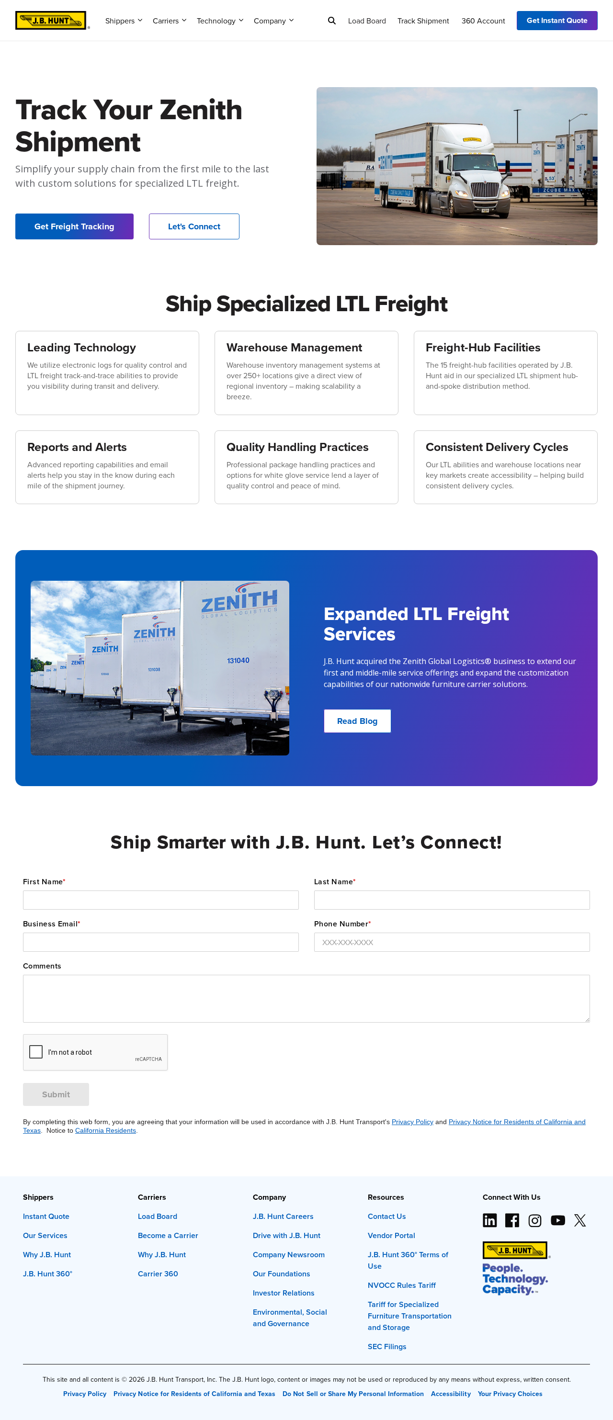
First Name (44, 882)
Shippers (120, 20)
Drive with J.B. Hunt (286, 1235)
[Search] (332, 20)
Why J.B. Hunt (47, 1254)
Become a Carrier (168, 1235)
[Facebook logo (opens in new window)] (512, 1216)
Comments (42, 966)
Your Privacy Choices (510, 1393)
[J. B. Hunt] (52, 17)
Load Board (367, 20)
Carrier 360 (158, 1273)
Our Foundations (281, 1273)
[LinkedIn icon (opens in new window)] (489, 1216)
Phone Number (343, 924)
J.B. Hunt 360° (47, 1273)
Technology (216, 20)
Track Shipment (423, 20)
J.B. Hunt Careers (283, 1216)
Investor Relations (284, 1292)
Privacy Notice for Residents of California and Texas (194, 1393)
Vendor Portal (391, 1235)
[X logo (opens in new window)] (580, 1216)
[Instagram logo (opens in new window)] (535, 1216)
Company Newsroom (289, 1254)
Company (270, 20)
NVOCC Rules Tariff (402, 1285)
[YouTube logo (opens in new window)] (557, 1216)
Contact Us (387, 1216)
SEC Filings (387, 1346)
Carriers (166, 20)
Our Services (45, 1235)
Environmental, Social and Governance (290, 1318)
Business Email (52, 924)
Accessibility (450, 1393)
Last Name (335, 882)
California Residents (105, 1130)
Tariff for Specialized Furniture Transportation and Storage (410, 1316)
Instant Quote (46, 1216)
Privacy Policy (412, 1122)
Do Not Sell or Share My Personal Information (353, 1393)
